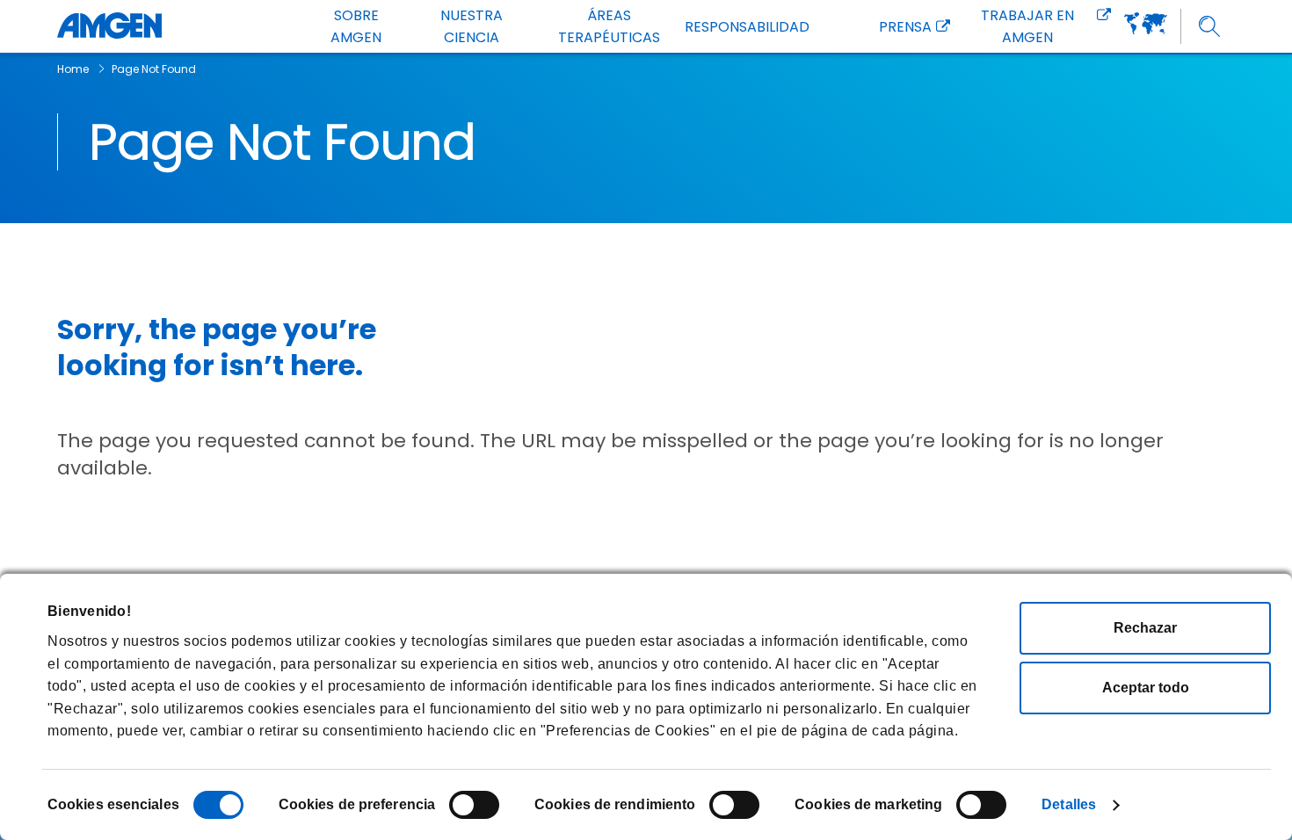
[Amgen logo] (109, 26)
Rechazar (1145, 627)
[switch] (474, 805)
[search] (1209, 26)
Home (73, 69)
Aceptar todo (1145, 687)
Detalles (1069, 804)
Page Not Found (154, 69)
